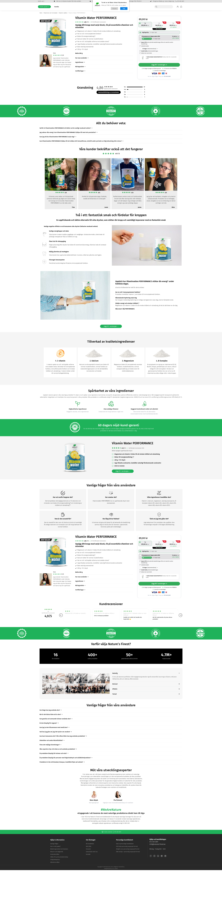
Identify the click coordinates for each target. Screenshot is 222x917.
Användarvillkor (54, 854)
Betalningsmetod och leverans (59, 849)
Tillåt (124, 8)
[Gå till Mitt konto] (178, 7)
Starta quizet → (44, 7)
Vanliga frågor (54, 843)
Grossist (88, 849)
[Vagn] (181, 7)
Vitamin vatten (63, 13)
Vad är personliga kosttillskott (124, 843)
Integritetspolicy (55, 859)
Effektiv (114, 689)
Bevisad (115, 684)
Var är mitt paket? (55, 846)
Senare (114, 8)
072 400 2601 (180, 1)
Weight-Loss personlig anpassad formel (127, 849)
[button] (41, 184)
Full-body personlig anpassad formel (127, 846)
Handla (56, 7)
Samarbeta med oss (92, 851)
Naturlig (115, 673)
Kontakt (88, 854)
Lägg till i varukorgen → (159, 65)
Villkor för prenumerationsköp (59, 857)
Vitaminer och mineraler (50, 13)
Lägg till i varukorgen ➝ (111, 326)
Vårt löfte (88, 846)
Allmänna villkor (55, 862)
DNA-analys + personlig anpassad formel (128, 851)
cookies (116, 868)
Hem (41, 13)
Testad (114, 694)
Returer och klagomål (56, 851)
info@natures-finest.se (157, 844)
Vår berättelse (90, 843)
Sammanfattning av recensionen (108, 92)
